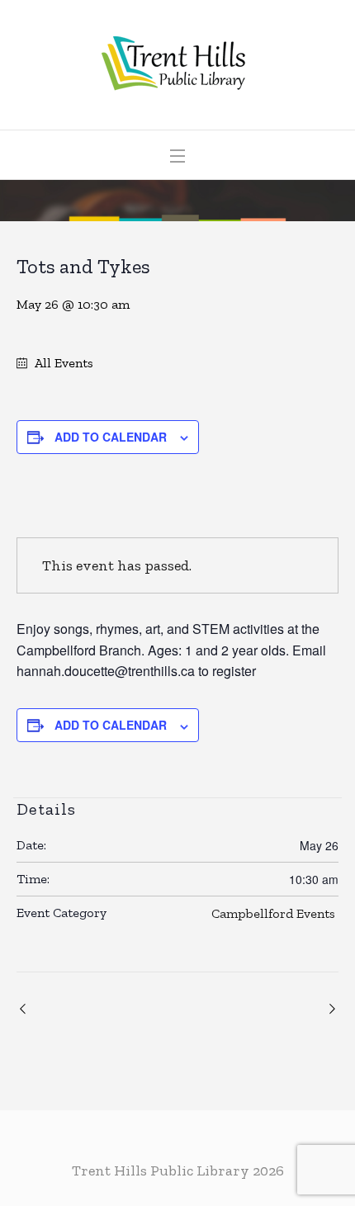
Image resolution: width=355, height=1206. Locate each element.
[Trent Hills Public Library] (178, 65)
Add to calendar (110, 436)
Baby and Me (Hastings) (330, 1008)
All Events (62, 363)
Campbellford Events (273, 913)
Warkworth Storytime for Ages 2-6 (25, 1008)
